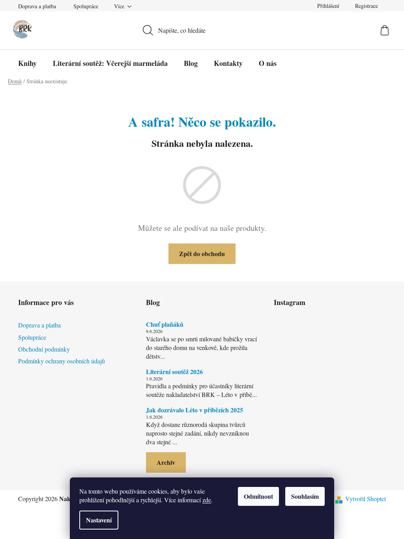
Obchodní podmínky (44, 349)
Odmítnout (258, 496)
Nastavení (99, 519)
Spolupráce (85, 6)
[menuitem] (27, 63)
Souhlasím (305, 496)
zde (206, 500)
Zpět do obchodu (202, 253)
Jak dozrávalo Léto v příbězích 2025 (194, 410)
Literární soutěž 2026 (174, 371)
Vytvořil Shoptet (365, 498)
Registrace (366, 5)
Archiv (166, 462)
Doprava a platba (37, 6)
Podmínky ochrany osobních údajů (61, 361)
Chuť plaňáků (164, 324)
